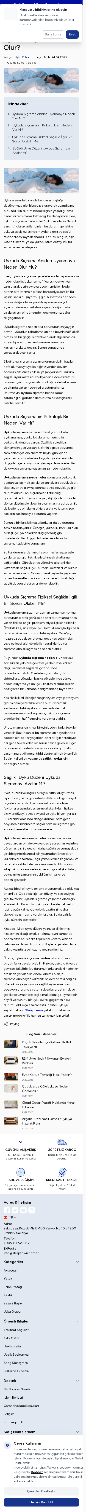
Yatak (8, 1279)
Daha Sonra (53, 34)
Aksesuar (10, 1270)
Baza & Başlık (13, 1303)
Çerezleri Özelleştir (41, 1491)
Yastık (8, 1295)
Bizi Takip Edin (14, 1422)
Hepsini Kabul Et (41, 1502)
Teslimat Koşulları (16, 1330)
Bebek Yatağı (13, 1287)
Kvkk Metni (11, 1338)
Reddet (37, 1472)
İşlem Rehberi (13, 1398)
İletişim (9, 1414)
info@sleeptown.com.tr (21, 1253)
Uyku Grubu (12, 1312)
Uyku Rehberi (23, 57)
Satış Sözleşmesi (16, 1363)
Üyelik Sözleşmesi (16, 1355)
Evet (72, 34)
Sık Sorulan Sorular (18, 1389)
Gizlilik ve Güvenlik (16, 1371)
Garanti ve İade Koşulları (21, 1406)
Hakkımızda (12, 1346)
